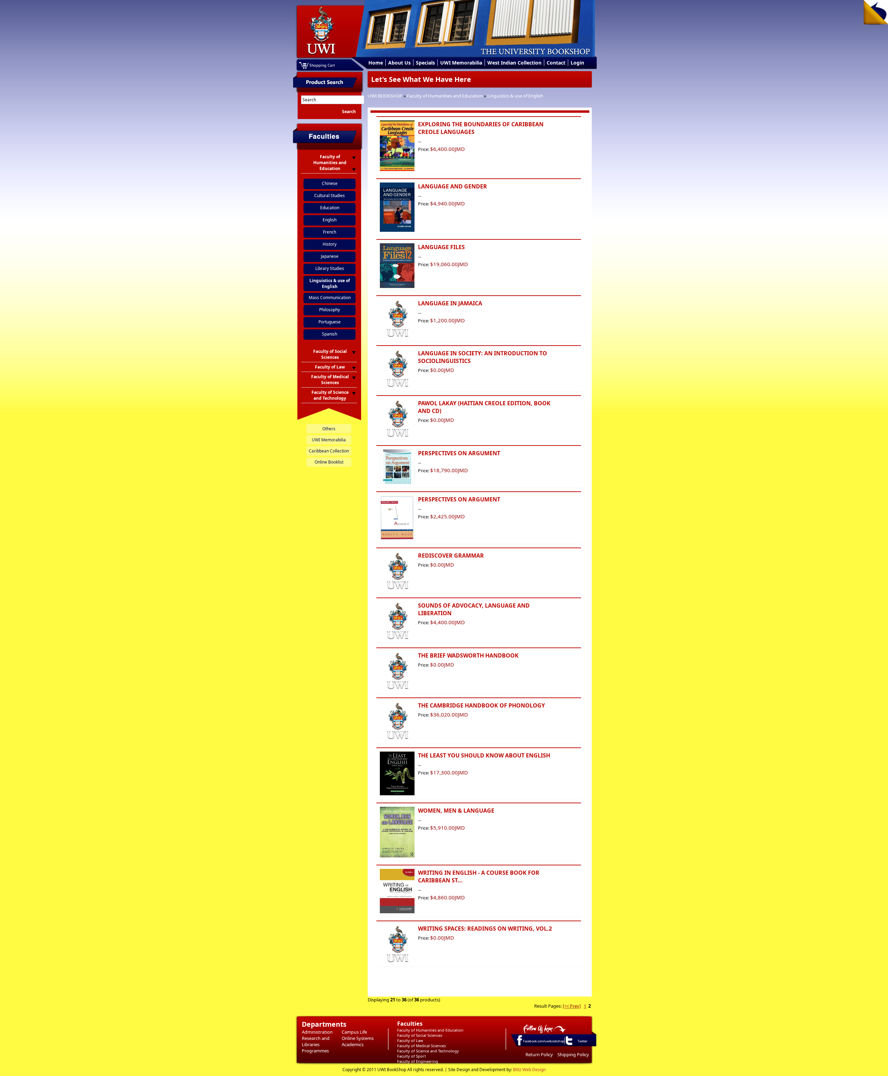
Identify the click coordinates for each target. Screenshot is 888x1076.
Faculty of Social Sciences (419, 1035)
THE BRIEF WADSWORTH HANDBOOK (468, 655)
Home (375, 62)
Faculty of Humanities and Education (445, 96)
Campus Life (354, 1032)
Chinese (330, 183)
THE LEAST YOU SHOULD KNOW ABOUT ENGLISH (484, 755)
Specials (425, 62)
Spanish (329, 334)
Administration (317, 1032)
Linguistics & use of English (515, 96)
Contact (556, 62)
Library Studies (329, 268)
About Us (399, 62)
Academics (353, 1044)
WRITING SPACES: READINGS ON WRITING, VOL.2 (485, 928)
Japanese (330, 256)
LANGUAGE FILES (441, 247)
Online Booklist (329, 462)
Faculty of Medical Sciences (421, 1045)
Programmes (315, 1051)
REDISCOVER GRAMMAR (451, 555)
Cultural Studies (329, 195)
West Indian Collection (514, 62)
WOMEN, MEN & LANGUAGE (456, 810)
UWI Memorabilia (461, 62)
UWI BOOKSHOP (385, 96)
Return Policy (539, 1054)
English (329, 220)
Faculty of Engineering (417, 1061)
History (329, 244)
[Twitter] (568, 1045)
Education (329, 208)
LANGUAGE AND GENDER (452, 186)
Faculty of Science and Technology (428, 1050)
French (329, 232)
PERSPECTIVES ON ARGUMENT (459, 453)
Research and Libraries (316, 1041)
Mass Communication (330, 297)
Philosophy (329, 310)
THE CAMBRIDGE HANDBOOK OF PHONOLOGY (481, 705)
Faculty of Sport (411, 1056)
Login (577, 62)
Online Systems (358, 1038)
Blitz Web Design (529, 1070)
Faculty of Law (410, 1040)
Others (328, 429)
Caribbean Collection (329, 451)
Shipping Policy (573, 1054)
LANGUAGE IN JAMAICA (450, 303)
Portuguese (329, 322)
